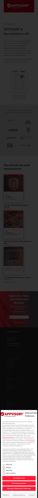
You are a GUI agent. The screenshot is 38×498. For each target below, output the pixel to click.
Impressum (32, 495)
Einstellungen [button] (31, 440)
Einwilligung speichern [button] (19, 483)
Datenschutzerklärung (8, 437)
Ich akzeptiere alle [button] (19, 478)
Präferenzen (6, 495)
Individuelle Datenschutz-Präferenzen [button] (19, 488)
